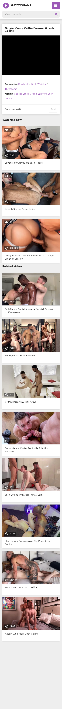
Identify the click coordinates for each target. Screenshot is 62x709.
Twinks (42, 84)
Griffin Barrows (38, 94)
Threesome (11, 89)
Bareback (23, 84)
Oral (33, 84)
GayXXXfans (21, 5)
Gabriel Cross (21, 94)
